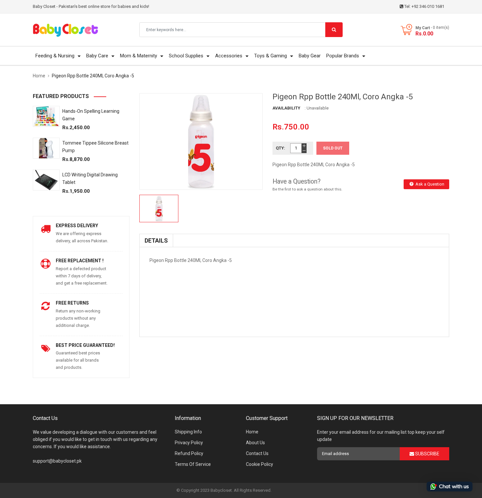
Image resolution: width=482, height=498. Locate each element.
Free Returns (72, 303)
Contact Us (257, 453)
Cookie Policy (259, 464)
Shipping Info (188, 431)
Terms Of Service (193, 464)
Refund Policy (189, 453)
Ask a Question (429, 184)
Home (252, 431)
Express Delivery (77, 225)
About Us (255, 442)
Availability (286, 108)
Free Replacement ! (80, 260)
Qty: (280, 148)
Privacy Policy (189, 442)
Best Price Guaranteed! (85, 345)
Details (156, 240)
